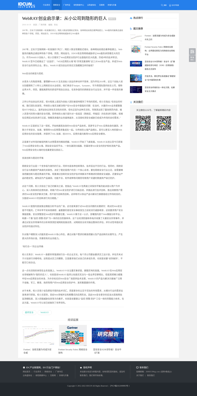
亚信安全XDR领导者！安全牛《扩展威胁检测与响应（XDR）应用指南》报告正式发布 (160, 65)
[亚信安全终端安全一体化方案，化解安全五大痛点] (136, 93)
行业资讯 (37, 372)
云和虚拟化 (27, 375)
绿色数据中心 (41, 375)
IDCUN (89, 386)
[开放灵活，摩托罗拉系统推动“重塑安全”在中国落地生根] (136, 81)
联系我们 (151, 375)
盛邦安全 (29, 312)
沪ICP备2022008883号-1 (120, 386)
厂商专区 (59, 372)
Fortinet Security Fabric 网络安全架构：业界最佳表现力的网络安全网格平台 (160, 50)
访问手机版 (175, 5)
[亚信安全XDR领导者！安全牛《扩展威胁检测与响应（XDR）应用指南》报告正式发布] (136, 67)
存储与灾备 (63, 375)
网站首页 (26, 372)
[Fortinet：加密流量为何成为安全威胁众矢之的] (136, 41)
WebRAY (44, 312)
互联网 (53, 375)
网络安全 (48, 372)
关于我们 (140, 375)
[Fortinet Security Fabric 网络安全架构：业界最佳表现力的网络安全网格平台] (136, 52)
